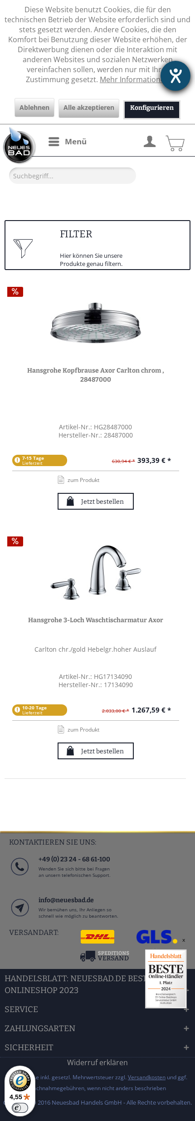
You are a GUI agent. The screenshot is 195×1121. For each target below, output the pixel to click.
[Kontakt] (19, 916)
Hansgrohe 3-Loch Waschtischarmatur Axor (95, 620)
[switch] (20, 1108)
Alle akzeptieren (88, 107)
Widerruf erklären (97, 1062)
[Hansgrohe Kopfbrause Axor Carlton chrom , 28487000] (95, 323)
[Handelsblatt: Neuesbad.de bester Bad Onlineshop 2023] (166, 978)
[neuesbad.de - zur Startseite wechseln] (18, 145)
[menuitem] (67, 142)
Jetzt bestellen (102, 502)
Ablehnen (34, 107)
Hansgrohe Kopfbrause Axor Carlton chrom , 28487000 (95, 375)
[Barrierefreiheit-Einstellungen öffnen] (175, 76)
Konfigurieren (152, 108)
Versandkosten (147, 1077)
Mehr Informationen (134, 79)
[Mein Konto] (149, 140)
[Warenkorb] (173, 140)
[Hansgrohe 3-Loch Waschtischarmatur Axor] (95, 573)
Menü (76, 141)
